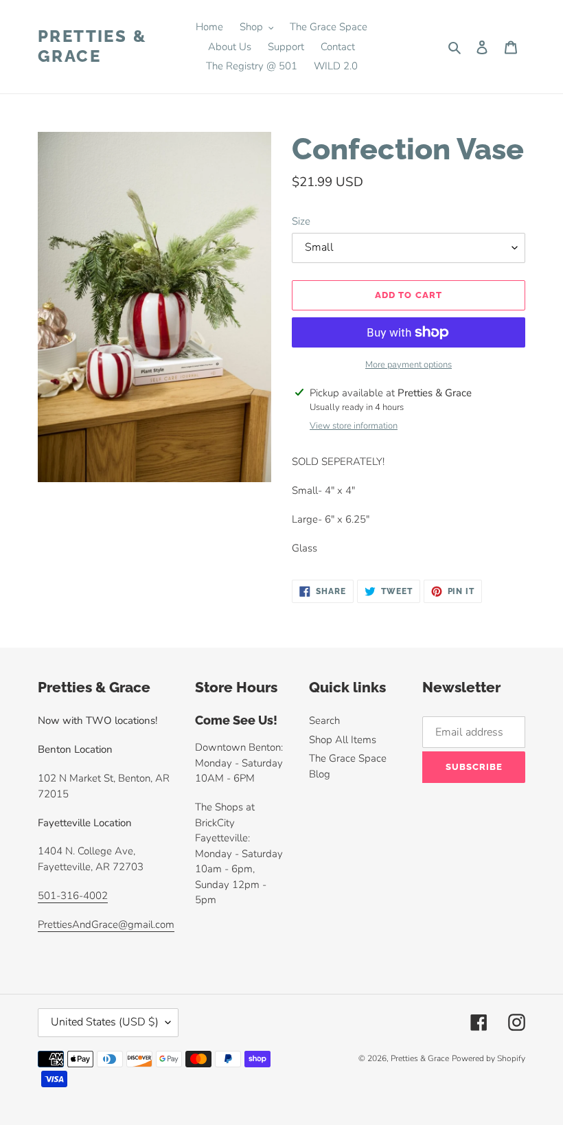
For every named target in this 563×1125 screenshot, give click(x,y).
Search (324, 720)
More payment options (408, 365)
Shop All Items (342, 740)
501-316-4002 (73, 895)
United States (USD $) (105, 1022)
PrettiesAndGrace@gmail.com (106, 924)
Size (301, 221)
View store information (354, 426)
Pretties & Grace (92, 46)
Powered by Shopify (488, 1058)
